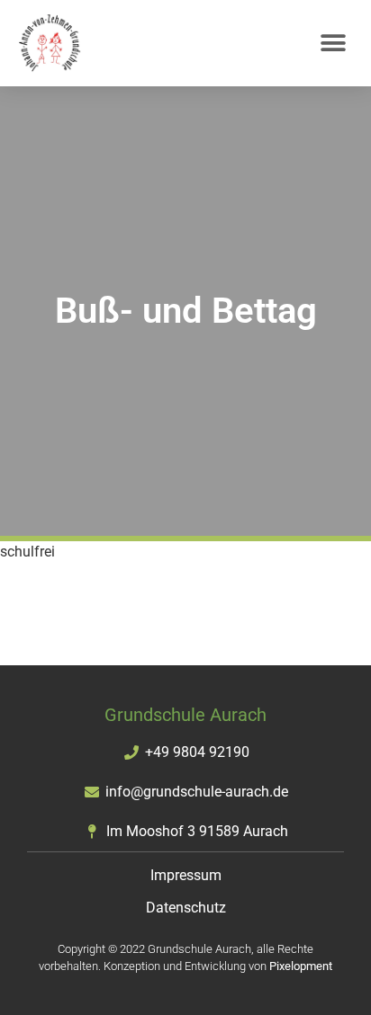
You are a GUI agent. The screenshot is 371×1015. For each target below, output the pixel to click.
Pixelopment (300, 966)
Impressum (186, 875)
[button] (332, 43)
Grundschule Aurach (185, 715)
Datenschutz (186, 907)
